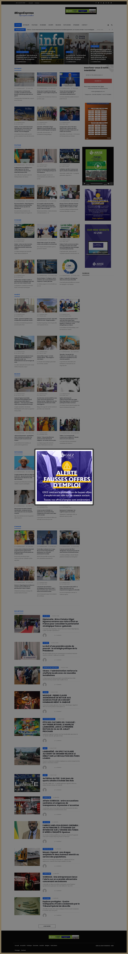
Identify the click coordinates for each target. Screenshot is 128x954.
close (91, 503)
